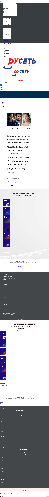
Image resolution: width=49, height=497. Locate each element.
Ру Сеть (9, 178)
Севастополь (5, 14)
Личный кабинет (8, 28)
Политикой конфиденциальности (26, 317)
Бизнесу (5, 25)
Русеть (1, 1)
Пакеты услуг (7, 53)
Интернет (7, 21)
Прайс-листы (8, 38)
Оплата (5, 54)
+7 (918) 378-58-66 (6, 252)
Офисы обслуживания (7, 34)
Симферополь (3, 89)
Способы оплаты (8, 31)
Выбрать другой (20, 80)
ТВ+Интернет (8, 18)
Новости (5, 56)
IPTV (5, 51)
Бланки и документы (7, 37)
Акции (5, 47)
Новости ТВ (18, 178)
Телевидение (6, 50)
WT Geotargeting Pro (19, 488)
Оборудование (8, 24)
